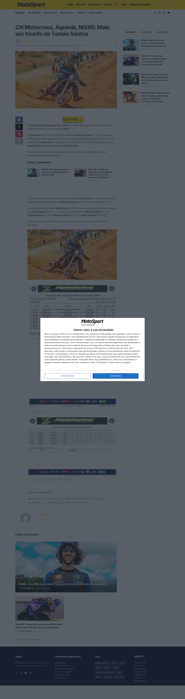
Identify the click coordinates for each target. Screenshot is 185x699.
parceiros (68, 334)
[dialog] (92, 349)
